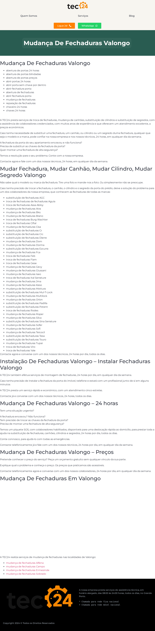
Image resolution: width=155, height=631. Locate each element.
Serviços (83, 15)
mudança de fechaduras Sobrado (26, 573)
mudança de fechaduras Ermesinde (27, 570)
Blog (132, 15)
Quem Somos (28, 15)
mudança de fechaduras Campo (25, 566)
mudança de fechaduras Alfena (25, 562)
